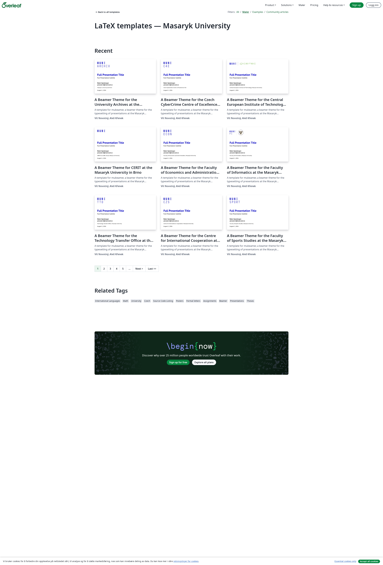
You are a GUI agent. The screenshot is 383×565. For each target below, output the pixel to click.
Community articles (277, 12)
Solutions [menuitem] (286, 5)
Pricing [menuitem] (314, 5)
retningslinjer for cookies (186, 561)
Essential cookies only (345, 561)
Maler (245, 12)
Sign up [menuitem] (356, 5)
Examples (257, 12)
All (237, 12)
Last (152, 268)
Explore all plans (204, 362)
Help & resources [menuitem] (333, 5)
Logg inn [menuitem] (374, 5)
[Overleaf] (11, 5)
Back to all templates (107, 12)
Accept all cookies (369, 561)
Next (139, 268)
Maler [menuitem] (302, 5)
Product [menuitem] (269, 5)
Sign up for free (178, 362)
